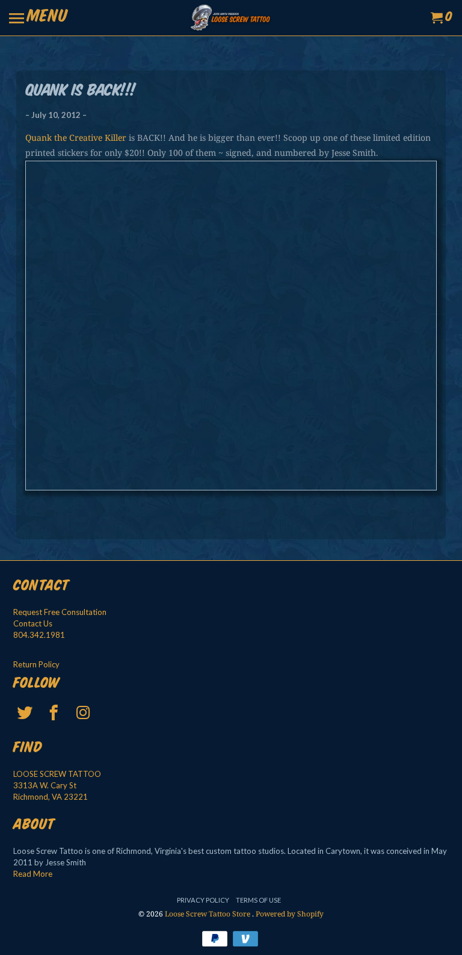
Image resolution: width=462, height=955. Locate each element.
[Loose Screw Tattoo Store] (231, 18)
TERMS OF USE (258, 900)
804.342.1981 (39, 635)
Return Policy (36, 664)
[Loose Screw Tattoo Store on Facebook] (55, 712)
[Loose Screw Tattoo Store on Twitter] (26, 712)
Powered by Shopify (290, 914)
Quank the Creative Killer (75, 137)
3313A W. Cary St (44, 785)
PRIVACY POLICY (203, 900)
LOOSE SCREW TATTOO (57, 774)
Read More (32, 874)
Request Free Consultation (59, 612)
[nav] (38, 18)
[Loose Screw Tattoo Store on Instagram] (84, 712)
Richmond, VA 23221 (50, 797)
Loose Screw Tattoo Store (208, 914)
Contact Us (32, 623)
